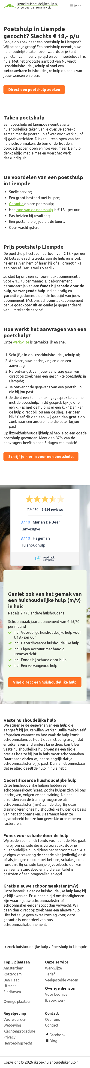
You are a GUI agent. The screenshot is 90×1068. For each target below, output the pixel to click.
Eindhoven (12, 992)
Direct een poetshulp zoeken (34, 89)
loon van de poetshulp (34, 210)
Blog (53, 1041)
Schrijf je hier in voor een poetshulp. (41, 456)
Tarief (50, 974)
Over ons (52, 1019)
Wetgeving (12, 1025)
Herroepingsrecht (17, 1043)
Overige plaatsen (17, 1001)
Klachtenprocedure (19, 1031)
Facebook (57, 1035)
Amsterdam (13, 968)
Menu (78, 6)
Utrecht (9, 986)
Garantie (16, 204)
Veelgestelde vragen (61, 980)
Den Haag (11, 980)
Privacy (9, 1037)
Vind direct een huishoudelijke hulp (45, 682)
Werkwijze (53, 968)
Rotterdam (12, 974)
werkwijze (21, 342)
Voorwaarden (14, 1019)
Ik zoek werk (55, 1000)
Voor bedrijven (57, 994)
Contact (51, 1025)
